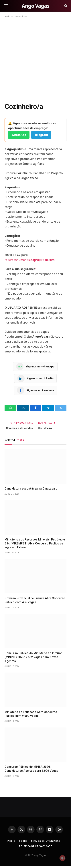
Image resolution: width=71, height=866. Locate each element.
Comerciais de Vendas (19, 428)
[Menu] (6, 6)
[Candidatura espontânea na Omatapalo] (35, 466)
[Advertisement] (35, 59)
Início (7, 16)
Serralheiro (45, 428)
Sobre (23, 841)
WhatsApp (18, 135)
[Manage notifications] (62, 858)
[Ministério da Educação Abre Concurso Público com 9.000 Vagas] (35, 690)
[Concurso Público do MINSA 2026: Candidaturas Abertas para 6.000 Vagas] (35, 744)
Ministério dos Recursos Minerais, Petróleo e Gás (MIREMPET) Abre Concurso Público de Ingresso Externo (35, 543)
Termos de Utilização (46, 841)
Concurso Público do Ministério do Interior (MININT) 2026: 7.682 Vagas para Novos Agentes (33, 657)
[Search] (65, 6)
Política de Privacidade (35, 846)
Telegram (41, 135)
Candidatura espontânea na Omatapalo (31, 488)
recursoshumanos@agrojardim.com (30, 260)
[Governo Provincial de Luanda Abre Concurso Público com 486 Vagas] (35, 576)
